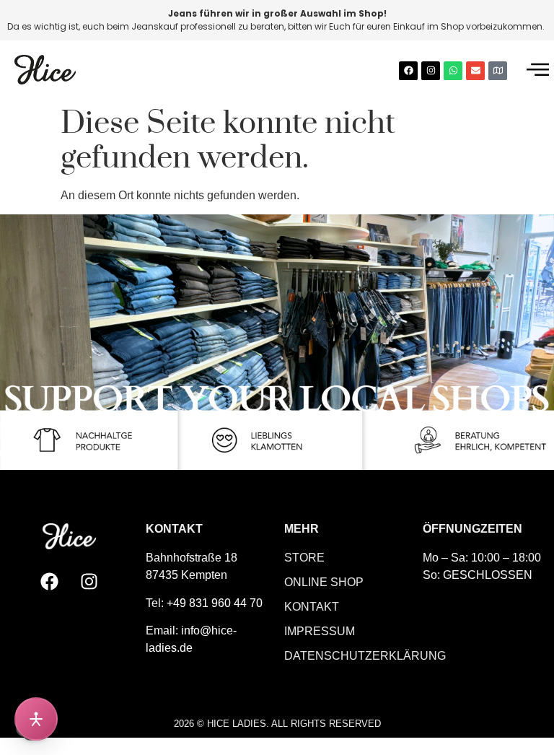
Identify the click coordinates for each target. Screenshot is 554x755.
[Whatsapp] (453, 70)
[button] (538, 70)
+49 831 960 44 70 (215, 603)
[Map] (497, 70)
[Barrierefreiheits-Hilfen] (36, 719)
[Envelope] (475, 70)
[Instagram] (430, 70)
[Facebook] (408, 70)
